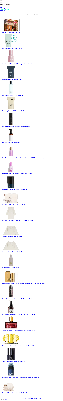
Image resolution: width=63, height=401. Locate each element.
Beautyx (6, 399)
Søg (37, 14)
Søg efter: (1, 6)
